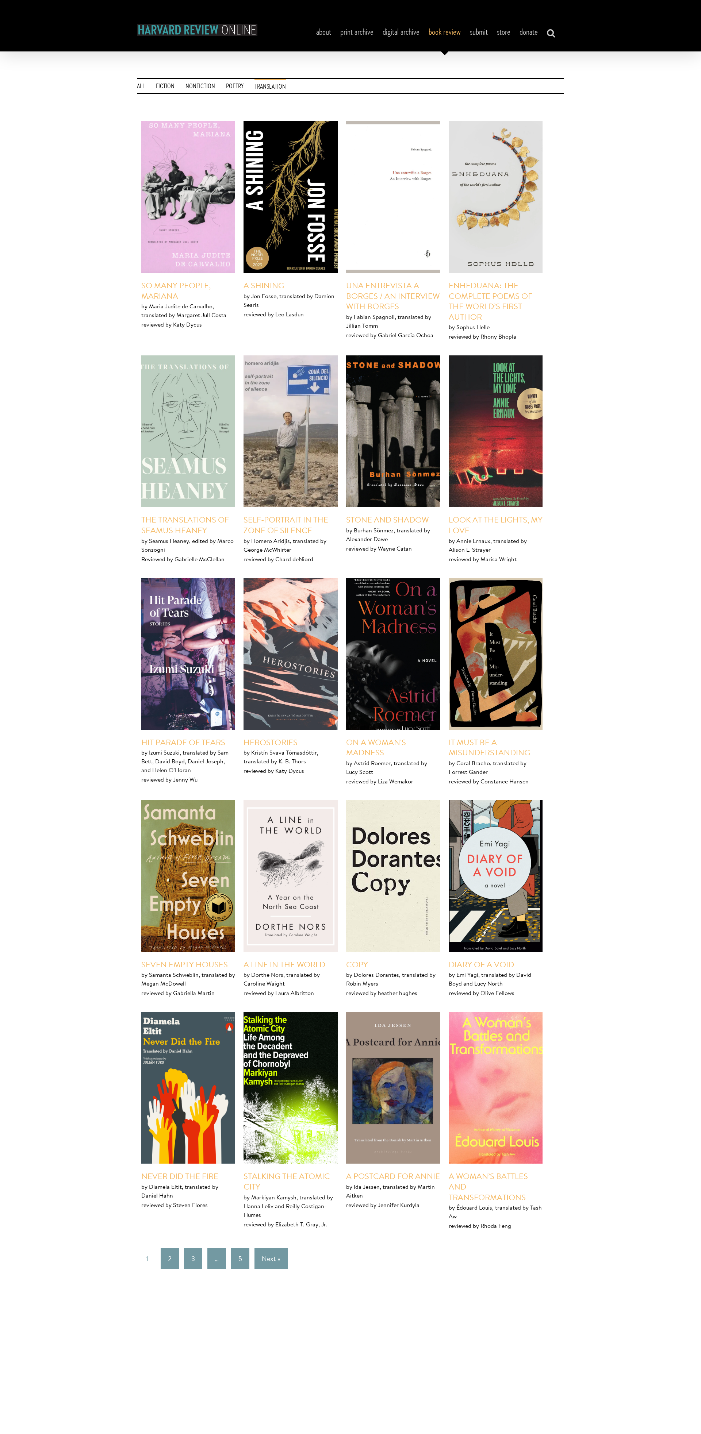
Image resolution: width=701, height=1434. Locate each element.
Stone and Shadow (387, 519)
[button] (551, 33)
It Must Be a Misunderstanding (489, 747)
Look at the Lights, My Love (496, 524)
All (141, 87)
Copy (357, 964)
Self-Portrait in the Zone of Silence (286, 524)
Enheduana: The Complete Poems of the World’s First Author (490, 301)
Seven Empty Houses (184, 964)
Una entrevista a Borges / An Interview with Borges (393, 295)
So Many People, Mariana (176, 290)
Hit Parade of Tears (183, 742)
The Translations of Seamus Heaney (185, 524)
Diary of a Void (481, 964)
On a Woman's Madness (376, 747)
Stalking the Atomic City (287, 1181)
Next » (271, 1258)
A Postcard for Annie (393, 1176)
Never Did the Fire (179, 1176)
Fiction (165, 87)
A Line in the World (284, 964)
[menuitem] (141, 86)
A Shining (264, 285)
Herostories (271, 742)
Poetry (235, 87)
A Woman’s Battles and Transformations (488, 1186)
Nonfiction (200, 87)
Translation (270, 87)
